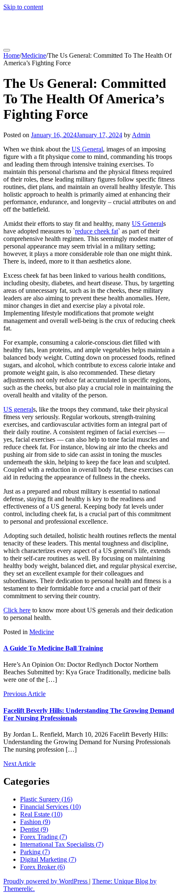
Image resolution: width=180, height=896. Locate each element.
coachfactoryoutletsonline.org (88, 27)
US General (87, 149)
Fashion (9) (35, 821)
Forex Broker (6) (42, 866)
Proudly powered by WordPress (46, 881)
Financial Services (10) (50, 806)
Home (11, 55)
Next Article (19, 763)
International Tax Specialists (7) (61, 844)
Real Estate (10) (41, 814)
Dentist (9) (34, 829)
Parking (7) (35, 851)
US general (18, 409)
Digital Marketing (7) (48, 859)
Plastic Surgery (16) (46, 799)
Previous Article (24, 693)
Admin (141, 134)
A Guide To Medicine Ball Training (53, 648)
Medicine (33, 55)
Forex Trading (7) (43, 836)
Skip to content (23, 6)
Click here (17, 610)
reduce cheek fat (96, 231)
